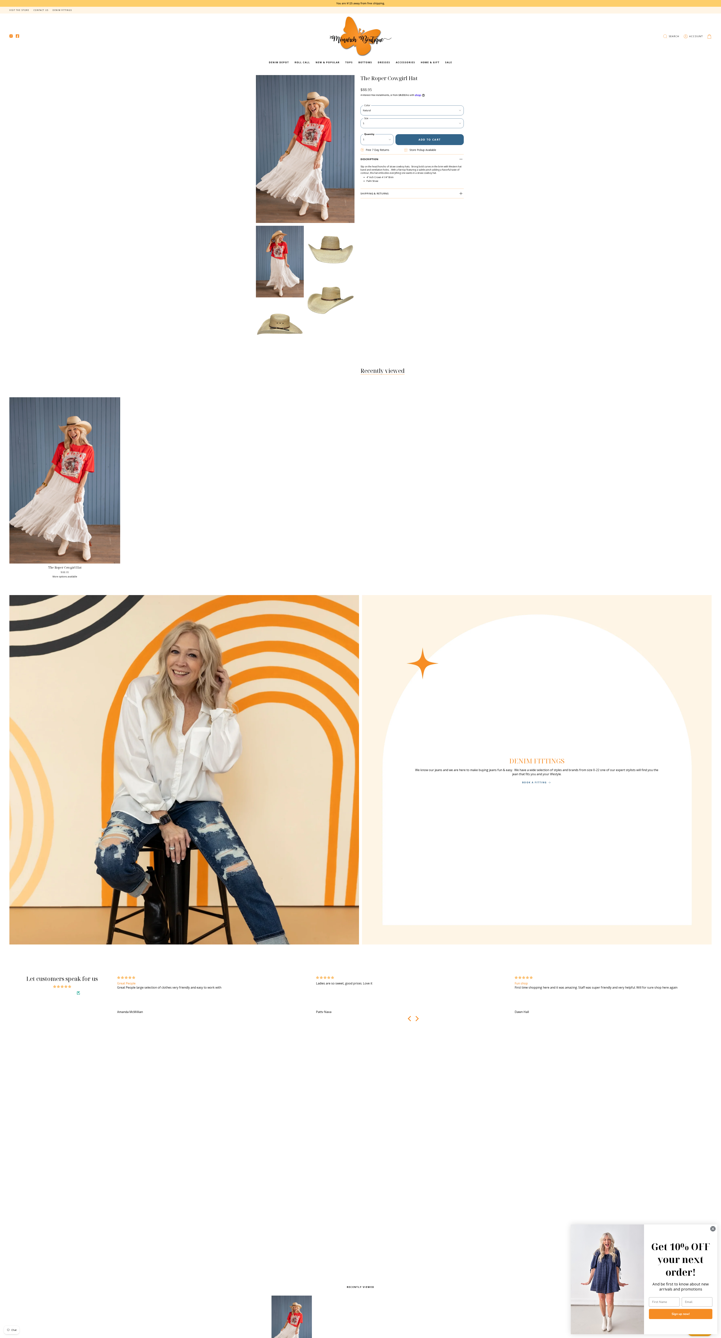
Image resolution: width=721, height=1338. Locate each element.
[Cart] (709, 36)
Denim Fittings (62, 10)
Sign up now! (681, 1314)
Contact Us (40, 10)
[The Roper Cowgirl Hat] (64, 480)
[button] (671, 36)
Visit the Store (19, 10)
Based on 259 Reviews (59, 993)
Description (369, 159)
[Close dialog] (713, 1229)
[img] (62, 986)
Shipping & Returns (374, 193)
